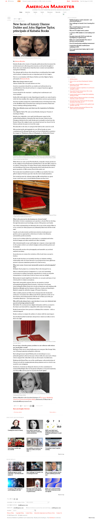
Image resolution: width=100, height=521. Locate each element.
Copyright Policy (20, 513)
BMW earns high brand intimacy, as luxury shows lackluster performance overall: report (53, 432)
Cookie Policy (29, 513)
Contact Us (59, 513)
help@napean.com (23, 505)
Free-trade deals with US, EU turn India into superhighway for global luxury (81, 37)
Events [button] (42, 12)
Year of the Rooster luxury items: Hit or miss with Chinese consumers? (81, 92)
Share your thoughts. (21, 409)
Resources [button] (50, 12)
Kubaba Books (25, 79)
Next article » (53, 412)
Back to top (61, 454)
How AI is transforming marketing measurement (82, 43)
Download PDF (39, 405)
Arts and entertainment (19, 21)
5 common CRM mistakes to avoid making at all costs (15, 489)
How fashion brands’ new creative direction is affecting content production (34, 432)
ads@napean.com (56, 508)
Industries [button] (27, 12)
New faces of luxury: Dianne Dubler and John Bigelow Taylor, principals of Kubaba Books (34, 28)
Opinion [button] (35, 12)
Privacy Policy (10, 513)
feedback (52, 517)
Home (20, 12)
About (68, 1)
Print (21, 18)
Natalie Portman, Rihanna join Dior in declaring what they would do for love (82, 98)
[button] (11, 1)
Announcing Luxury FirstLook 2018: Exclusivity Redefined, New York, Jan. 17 (81, 101)
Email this (17, 405)
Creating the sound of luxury (15, 430)
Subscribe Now (75, 1)
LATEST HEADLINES (72, 18)
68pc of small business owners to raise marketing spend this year (80, 27)
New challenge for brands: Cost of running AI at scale (35, 473)
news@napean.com (19, 508)
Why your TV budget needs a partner (79, 30)
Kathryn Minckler (20, 61)
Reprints (27, 405)
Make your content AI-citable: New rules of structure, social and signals (80, 40)
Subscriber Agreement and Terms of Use (44, 513)
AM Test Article (74, 79)
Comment (9, 20)
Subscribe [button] (58, 12)
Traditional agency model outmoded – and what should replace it (81, 20)
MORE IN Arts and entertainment (15, 417)
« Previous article (17, 412)
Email (16, 18)
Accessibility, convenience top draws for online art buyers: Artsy (34, 450)
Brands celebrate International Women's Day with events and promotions (81, 108)
